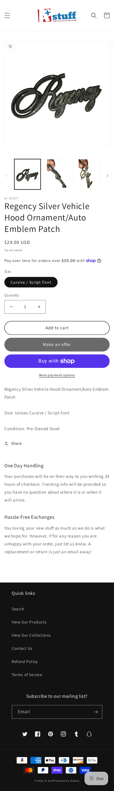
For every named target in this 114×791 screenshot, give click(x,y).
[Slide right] (107, 175)
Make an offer (57, 344)
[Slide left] (6, 175)
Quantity (11, 295)
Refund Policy (25, 661)
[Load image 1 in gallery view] (27, 174)
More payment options (57, 375)
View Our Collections (31, 635)
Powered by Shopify (67, 780)
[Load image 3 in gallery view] (86, 174)
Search (18, 608)
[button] (7, 15)
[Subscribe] (95, 712)
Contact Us (22, 648)
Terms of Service (27, 674)
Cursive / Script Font (31, 282)
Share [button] (16, 443)
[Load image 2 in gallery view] (57, 174)
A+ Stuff (49, 780)
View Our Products (29, 622)
